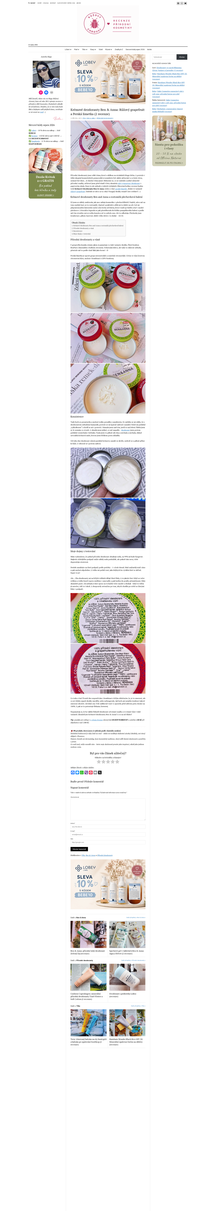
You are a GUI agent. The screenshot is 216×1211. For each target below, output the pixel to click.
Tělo (84, 49)
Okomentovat (75, 797)
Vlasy (92, 49)
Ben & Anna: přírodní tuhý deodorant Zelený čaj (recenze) (88, 952)
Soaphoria (35, 141)
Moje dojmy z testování (82, 234)
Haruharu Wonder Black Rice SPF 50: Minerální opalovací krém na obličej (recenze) (126, 1042)
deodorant (125, 430)
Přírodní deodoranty (105, 118)
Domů (40, 3)
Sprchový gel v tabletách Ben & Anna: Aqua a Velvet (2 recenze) (126, 952)
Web (72, 839)
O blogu (46, 3)
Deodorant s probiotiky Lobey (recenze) (122, 995)
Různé (107, 49)
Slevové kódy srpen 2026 (66, 3)
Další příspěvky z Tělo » (138, 1006)
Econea (34, 136)
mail (41, 112)
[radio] (99, 762)
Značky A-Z (119, 49)
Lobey (33, 130)
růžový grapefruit (78, 191)
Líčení (67, 49)
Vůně (101, 49)
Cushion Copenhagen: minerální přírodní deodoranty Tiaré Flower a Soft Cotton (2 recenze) (87, 996)
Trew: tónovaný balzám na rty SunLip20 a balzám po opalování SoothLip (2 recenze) (89, 1042)
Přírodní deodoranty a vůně (83, 228)
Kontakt (53, 3)
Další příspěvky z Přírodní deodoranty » (133, 960)
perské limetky (121, 189)
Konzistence (77, 231)
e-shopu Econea (96, 720)
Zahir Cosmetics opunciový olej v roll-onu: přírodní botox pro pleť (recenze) (168, 94)
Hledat (182, 57)
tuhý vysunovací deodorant (129, 183)
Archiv (78, 3)
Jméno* (73, 823)
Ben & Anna (91, 118)
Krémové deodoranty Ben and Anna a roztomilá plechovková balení (98, 226)
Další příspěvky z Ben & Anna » (135, 917)
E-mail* (73, 831)
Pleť (75, 49)
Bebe (154, 73)
